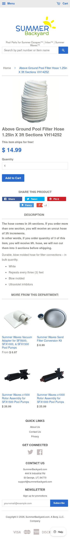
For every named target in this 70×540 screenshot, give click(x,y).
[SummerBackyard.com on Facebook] (40, 453)
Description (34, 215)
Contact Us (35, 431)
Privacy (35, 436)
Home (7, 68)
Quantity (7, 159)
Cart (65, 3)
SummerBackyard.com (38, 516)
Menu (11, 3)
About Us (35, 426)
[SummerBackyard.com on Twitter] (30, 453)
